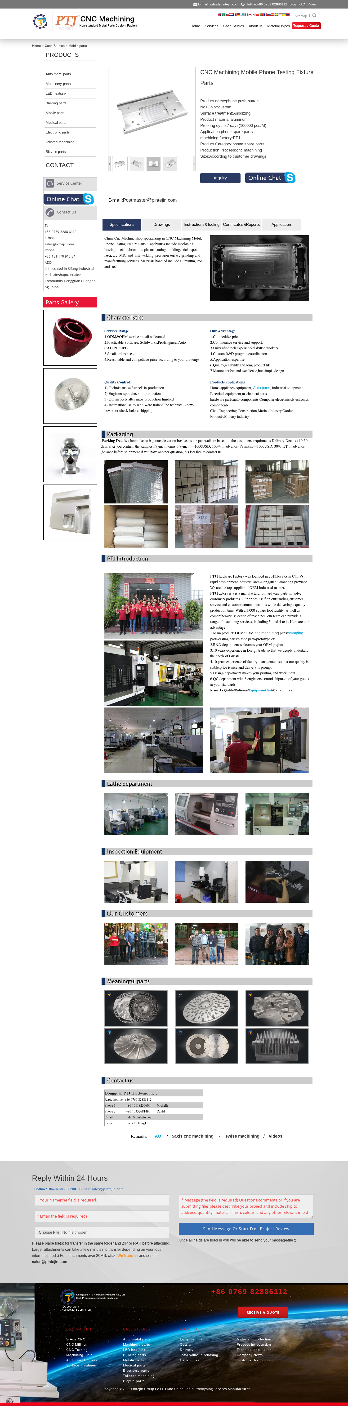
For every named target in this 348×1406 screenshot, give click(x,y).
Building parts (56, 103)
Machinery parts (58, 84)
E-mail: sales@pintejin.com (218, 4)
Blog (293, 4)
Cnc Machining (82, 1329)
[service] (69, 199)
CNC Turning (77, 1350)
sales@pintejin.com (59, 244)
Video (312, 4)
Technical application (254, 1350)
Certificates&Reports (241, 224)
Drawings (161, 224)
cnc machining (266, 633)
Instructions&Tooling (201, 224)
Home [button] (195, 26)
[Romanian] (265, 16)
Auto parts (261, 388)
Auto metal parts (58, 74)
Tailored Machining (60, 142)
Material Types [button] (278, 26)
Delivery (241, 690)
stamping (295, 633)
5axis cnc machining (193, 1136)
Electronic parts (58, 132)
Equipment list (260, 690)
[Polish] (257, 16)
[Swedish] (276, 16)
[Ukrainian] (284, 16)
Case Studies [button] (233, 26)
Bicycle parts (56, 152)
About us (190, 1329)
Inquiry (220, 178)
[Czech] (227, 16)
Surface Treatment (82, 1365)
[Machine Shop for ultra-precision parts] (92, 1301)
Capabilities (282, 690)
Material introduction (254, 1339)
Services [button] (212, 26)
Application (281, 224)
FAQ (302, 4)
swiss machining (242, 1136)
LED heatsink (56, 93)
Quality (186, 1344)
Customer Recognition (255, 1360)
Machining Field (79, 1355)
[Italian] (246, 16)
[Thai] (288, 16)
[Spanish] (273, 16)
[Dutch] (231, 16)
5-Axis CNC (75, 1339)
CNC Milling (76, 1344)
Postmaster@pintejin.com (150, 200)
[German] (239, 16)
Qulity (229, 690)
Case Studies (55, 46)
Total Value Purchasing (199, 1355)
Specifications (122, 224)
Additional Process (81, 1360)
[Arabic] (223, 16)
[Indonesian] (280, 16)
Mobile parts (77, 46)
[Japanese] (250, 16)
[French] (235, 16)
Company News (250, 1355)
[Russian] (269, 16)
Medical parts (56, 122)
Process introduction (254, 1344)
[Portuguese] (261, 16)
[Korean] (254, 16)
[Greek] (242, 16)
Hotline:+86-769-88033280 (55, 1189)
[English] (220, 16)
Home (36, 46)
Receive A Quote (263, 1312)
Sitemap (301, 16)
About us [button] (256, 26)
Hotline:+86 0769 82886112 (266, 4)
